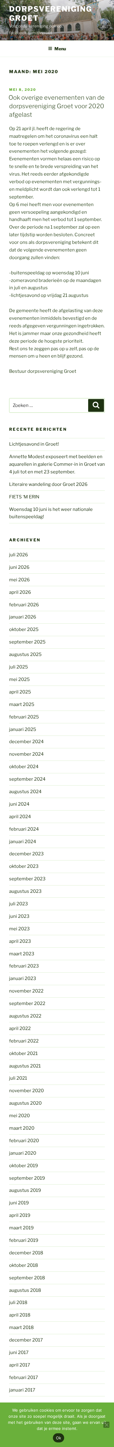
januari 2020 (22, 1153)
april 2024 (20, 816)
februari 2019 (23, 1240)
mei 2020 (19, 1115)
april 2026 (20, 592)
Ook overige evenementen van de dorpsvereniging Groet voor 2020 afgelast (57, 106)
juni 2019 (19, 1203)
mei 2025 (19, 679)
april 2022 (20, 1028)
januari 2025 (22, 729)
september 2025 (27, 642)
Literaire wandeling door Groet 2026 (48, 484)
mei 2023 (19, 929)
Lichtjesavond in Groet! (34, 444)
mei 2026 (19, 580)
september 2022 (27, 1003)
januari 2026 (22, 617)
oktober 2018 (23, 1265)
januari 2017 (22, 1390)
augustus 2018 (25, 1290)
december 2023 (26, 854)
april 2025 (20, 692)
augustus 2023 (25, 891)
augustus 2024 (25, 791)
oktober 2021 (23, 1053)
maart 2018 (21, 1327)
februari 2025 (24, 717)
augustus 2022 (25, 1016)
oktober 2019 (23, 1165)
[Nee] (106, 1425)
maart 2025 (21, 704)
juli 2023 (18, 904)
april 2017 (19, 1365)
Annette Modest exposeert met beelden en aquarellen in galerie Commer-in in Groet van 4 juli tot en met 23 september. (57, 464)
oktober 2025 (24, 629)
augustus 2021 (25, 1066)
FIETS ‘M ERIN (24, 497)
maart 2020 (21, 1128)
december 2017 (26, 1340)
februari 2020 (24, 1140)
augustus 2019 (25, 1190)
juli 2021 (18, 1078)
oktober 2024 (24, 766)
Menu (60, 48)
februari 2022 (24, 1041)
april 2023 (20, 941)
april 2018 (19, 1315)
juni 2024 (19, 804)
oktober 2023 (24, 866)
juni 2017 (19, 1352)
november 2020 (26, 1090)
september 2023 (27, 879)
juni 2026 (19, 567)
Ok (58, 1437)
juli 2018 (18, 1302)
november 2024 (26, 754)
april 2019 (19, 1215)
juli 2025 (18, 667)
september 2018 (27, 1278)
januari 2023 (22, 978)
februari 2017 (23, 1377)
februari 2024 (24, 829)
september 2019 (27, 1178)
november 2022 (26, 991)
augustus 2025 (25, 654)
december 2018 (26, 1253)
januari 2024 (22, 841)
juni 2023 (19, 916)
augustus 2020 (25, 1103)
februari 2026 (24, 605)
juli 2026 (18, 555)
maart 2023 (21, 954)
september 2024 (27, 779)
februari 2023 (24, 966)
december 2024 (26, 741)
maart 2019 (21, 1228)
